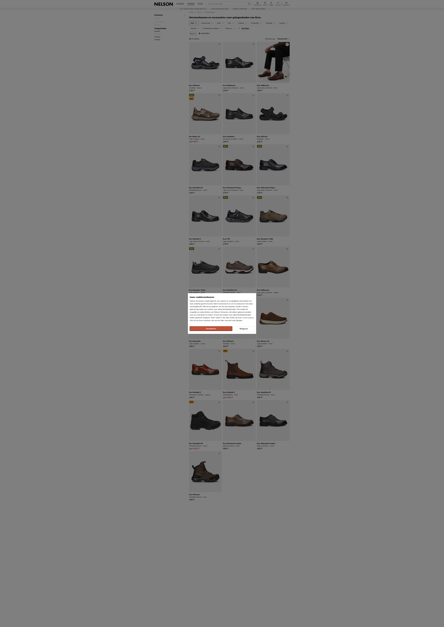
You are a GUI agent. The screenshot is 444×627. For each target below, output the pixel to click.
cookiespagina (248, 317)
